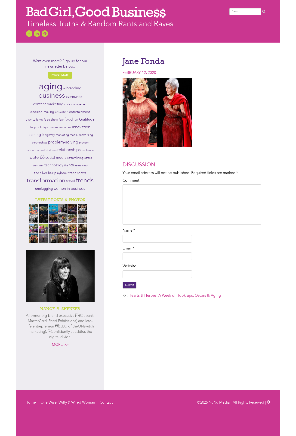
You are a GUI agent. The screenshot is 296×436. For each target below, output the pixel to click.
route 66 (36, 158)
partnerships (39, 142)
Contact (106, 403)
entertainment (79, 112)
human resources (60, 127)
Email (128, 248)
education (61, 112)
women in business (69, 189)
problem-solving (63, 142)
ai (64, 88)
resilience (88, 150)
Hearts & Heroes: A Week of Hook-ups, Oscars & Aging (175, 296)
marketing (62, 135)
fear (61, 119)
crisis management (75, 104)
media (73, 135)
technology (53, 165)
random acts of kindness (41, 150)
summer (38, 165)
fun (76, 119)
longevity (48, 135)
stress (88, 157)
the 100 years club (76, 165)
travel (70, 181)
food (69, 119)
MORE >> (60, 345)
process (84, 142)
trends (85, 181)
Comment (131, 181)
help (33, 127)
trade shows (77, 173)
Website (129, 266)
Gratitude (87, 119)
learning (34, 135)
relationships (69, 150)
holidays (42, 127)
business (51, 95)
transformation (46, 181)
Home (30, 403)
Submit (129, 285)
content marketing (48, 104)
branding (73, 88)
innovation (81, 127)
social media (56, 158)
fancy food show (47, 119)
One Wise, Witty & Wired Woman (67, 403)
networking (85, 135)
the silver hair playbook (51, 173)
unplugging (44, 189)
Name (129, 231)
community (74, 97)
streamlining (75, 157)
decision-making (42, 112)
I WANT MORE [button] (60, 75)
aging (50, 87)
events (30, 119)
